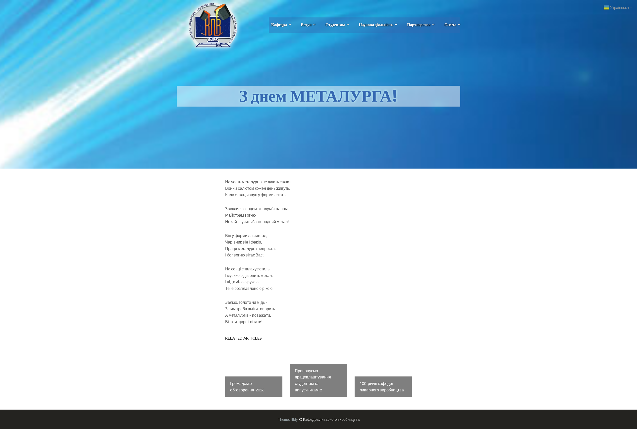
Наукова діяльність (376, 24)
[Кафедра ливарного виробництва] (207, 24)
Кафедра (279, 24)
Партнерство (418, 24)
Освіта (450, 24)
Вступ (306, 24)
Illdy (294, 419)
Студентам (335, 24)
